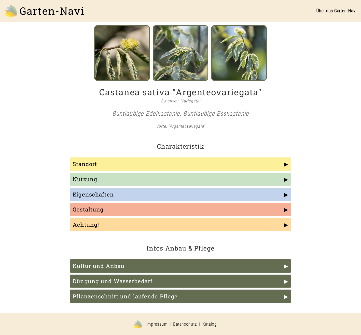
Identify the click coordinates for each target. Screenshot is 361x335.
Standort (85, 164)
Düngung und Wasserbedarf (113, 281)
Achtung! (86, 224)
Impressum (157, 324)
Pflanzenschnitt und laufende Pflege (125, 296)
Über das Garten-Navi (336, 10)
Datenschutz (185, 324)
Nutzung (85, 179)
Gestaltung (88, 209)
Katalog (209, 324)
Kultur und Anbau (99, 265)
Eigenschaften (93, 194)
